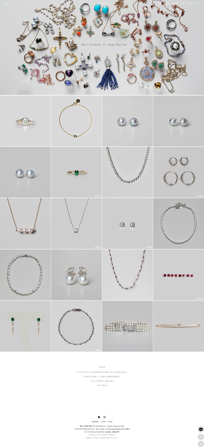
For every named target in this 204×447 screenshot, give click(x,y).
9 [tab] (103, 91)
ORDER (167, 3)
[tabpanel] (102, 47)
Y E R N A (102, 3)
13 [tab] (114, 91)
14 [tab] (117, 91)
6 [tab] (95, 91)
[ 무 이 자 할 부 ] (102, 386)
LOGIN (159, 3)
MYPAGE (175, 3)
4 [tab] (89, 91)
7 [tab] (97, 91)
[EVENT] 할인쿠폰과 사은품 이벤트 (101, 381)
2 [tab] (84, 91)
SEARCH (199, 3)
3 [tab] (86, 91)
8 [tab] (100, 91)
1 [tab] (81, 91)
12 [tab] (111, 91)
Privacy (110, 422)
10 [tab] (106, 91)
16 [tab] (122, 91)
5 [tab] (92, 91)
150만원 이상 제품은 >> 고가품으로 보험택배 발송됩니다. (102, 377)
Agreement (95, 422)
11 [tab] (109, 91)
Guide (103, 422)
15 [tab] (120, 91)
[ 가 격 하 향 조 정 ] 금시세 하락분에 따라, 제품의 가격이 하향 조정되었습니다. (102, 372)
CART (183, 3)
